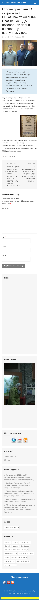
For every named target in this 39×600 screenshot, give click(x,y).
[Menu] (35, 3)
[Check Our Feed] (25, 442)
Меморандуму (15, 151)
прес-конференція (23, 561)
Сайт (4, 256)
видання (15, 546)
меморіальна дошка (26, 553)
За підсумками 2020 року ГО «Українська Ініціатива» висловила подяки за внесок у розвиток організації (19, 477)
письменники (9, 561)
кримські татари (11, 553)
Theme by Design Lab (23, 593)
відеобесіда (24, 546)
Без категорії (11, 456)
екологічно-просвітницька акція (16, 550)
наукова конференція (19, 557)
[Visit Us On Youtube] (19, 442)
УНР (28, 542)
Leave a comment (9, 157)
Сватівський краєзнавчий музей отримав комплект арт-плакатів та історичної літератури (17, 485)
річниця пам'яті (10, 565)
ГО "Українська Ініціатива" (14, 2)
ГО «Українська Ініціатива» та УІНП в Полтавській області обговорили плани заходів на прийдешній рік (19, 493)
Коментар (5, 209)
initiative (17, 37)
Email (4, 246)
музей (7, 557)
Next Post (28, 172)
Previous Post (13, 174)
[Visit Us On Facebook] (14, 442)
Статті (8, 460)
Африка (7, 542)
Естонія (22, 542)
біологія (7, 546)
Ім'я (4, 237)
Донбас (15, 542)
